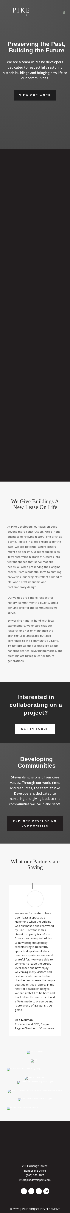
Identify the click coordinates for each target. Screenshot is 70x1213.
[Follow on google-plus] (46, 1191)
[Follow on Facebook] (31, 1191)
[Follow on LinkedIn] (24, 1191)
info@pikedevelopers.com (35, 1180)
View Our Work (35, 95)
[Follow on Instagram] (39, 1191)
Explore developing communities (35, 823)
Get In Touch (35, 728)
